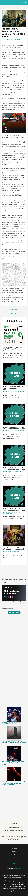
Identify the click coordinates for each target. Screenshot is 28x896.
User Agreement (9, 879)
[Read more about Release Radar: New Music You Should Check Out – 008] (14, 374)
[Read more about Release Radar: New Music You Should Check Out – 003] (14, 496)
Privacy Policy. (19, 879)
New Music (10, 391)
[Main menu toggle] (25, 2)
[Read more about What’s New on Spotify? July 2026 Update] (14, 334)
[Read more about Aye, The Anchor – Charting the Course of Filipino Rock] (14, 535)
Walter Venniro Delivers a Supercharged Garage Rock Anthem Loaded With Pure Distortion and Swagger (13, 783)
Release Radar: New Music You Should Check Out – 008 (13, 388)
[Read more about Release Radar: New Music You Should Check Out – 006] (14, 455)
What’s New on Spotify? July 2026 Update (12, 348)
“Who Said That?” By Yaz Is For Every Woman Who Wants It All (12, 723)
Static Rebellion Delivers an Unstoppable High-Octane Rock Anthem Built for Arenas (13, 763)
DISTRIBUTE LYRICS (14, 612)
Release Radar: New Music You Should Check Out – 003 (14, 509)
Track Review (16, 391)
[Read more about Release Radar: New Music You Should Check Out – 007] (14, 414)
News (9, 350)
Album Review (14, 854)
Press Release (14, 848)
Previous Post (14, 309)
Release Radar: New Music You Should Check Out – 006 (14, 468)
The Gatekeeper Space (17, 868)
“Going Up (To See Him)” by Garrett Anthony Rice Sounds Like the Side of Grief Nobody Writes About (14, 742)
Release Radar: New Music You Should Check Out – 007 (14, 427)
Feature (4, 39)
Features (14, 851)
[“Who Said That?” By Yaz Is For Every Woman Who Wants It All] (14, 714)
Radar (9, 512)
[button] (22, 2)
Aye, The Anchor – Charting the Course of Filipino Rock (13, 548)
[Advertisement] (14, 630)
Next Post (14, 313)
